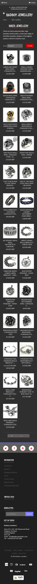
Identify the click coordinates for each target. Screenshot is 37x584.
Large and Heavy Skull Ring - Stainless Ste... (10, 69)
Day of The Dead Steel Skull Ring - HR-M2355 (27, 183)
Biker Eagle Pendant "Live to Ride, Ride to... (27, 392)
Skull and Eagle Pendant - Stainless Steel (10, 422)
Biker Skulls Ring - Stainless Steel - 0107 (10, 332)
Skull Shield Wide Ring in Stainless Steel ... (27, 126)
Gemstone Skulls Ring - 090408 (27, 154)
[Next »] (28, 435)
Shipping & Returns (10, 472)
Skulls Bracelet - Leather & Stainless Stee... (10, 212)
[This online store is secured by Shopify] (18, 579)
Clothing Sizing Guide (11, 485)
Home (5, 20)
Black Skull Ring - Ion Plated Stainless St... (10, 98)
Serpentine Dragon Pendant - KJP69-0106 (10, 303)
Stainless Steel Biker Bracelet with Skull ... (26, 361)
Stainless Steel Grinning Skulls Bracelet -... (10, 361)
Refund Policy (9, 482)
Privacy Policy (9, 479)
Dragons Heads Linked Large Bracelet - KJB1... (10, 273)
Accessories (22, 553)
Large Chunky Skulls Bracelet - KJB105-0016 (26, 242)
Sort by (5, 46)
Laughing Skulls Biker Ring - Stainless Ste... (27, 332)
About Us (7, 469)
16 (25, 436)
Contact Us (8, 466)
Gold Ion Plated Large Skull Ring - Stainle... (10, 126)
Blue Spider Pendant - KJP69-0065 (27, 273)
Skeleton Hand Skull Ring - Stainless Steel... (27, 98)
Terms (6, 476)
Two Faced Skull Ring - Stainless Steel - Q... (10, 155)
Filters (30, 46)
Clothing (14, 553)
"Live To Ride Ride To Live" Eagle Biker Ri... (10, 183)
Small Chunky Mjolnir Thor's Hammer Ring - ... (26, 69)
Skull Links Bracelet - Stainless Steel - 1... (10, 393)
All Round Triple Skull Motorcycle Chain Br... (10, 243)
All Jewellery (8, 550)
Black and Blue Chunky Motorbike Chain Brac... (26, 213)
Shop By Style (29, 550)
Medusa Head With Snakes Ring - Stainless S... (26, 303)
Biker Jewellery (18, 550)
